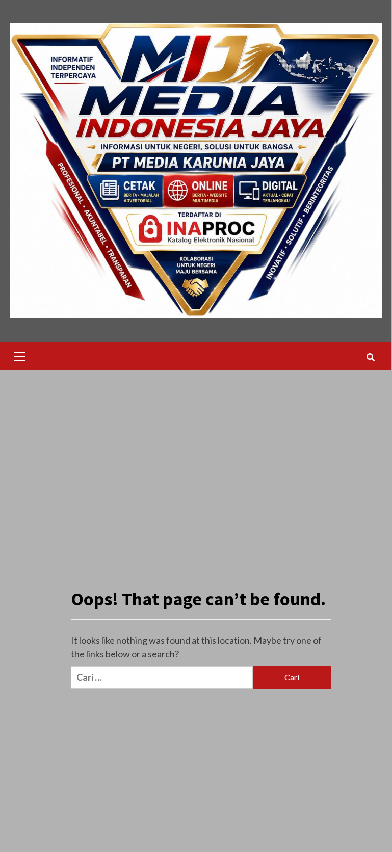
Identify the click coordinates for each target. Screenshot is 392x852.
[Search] (370, 357)
